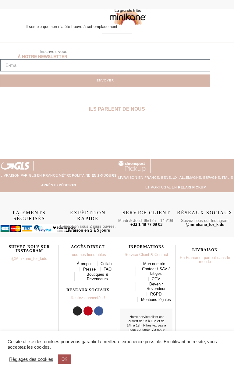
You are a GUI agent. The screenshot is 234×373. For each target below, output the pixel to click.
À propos (85, 263)
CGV (156, 279)
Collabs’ (108, 263)
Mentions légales (156, 299)
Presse (89, 269)
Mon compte (154, 263)
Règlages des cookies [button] (31, 359)
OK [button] (64, 359)
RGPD (155, 294)
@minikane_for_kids (205, 224)
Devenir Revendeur (156, 286)
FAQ (108, 269)
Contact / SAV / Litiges (156, 271)
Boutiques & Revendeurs (97, 276)
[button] (13, 5)
